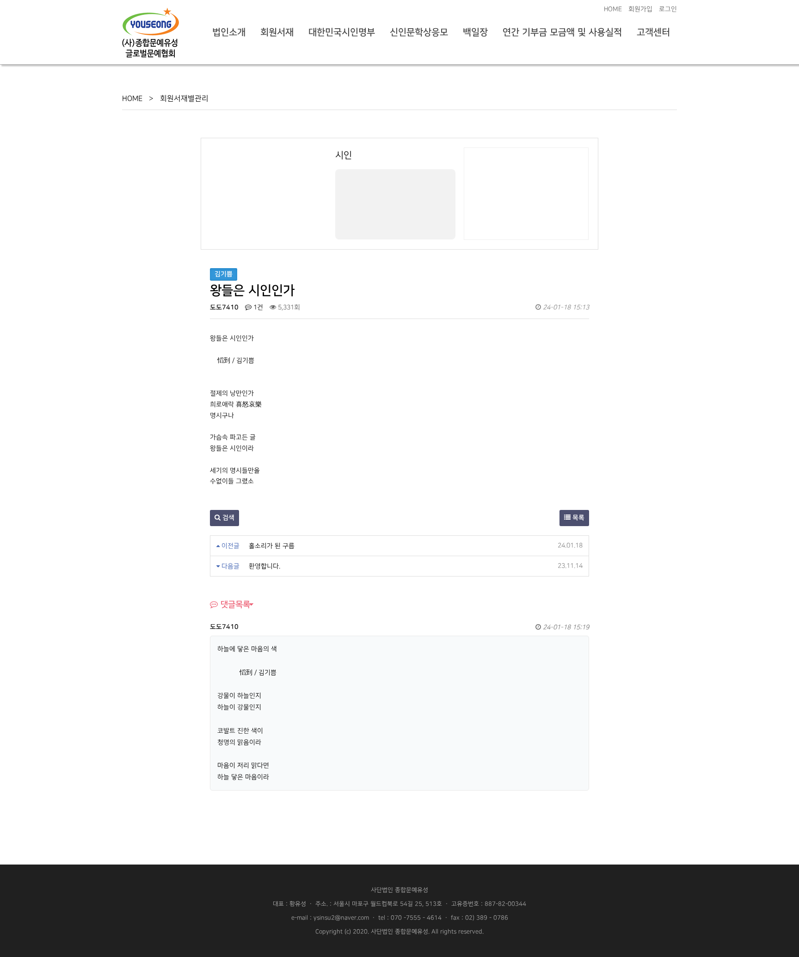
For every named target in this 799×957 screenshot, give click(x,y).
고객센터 (653, 32)
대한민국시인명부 (341, 32)
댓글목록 (234, 604)
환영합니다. (264, 566)
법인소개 (229, 32)
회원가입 (640, 9)
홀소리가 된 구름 (272, 545)
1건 (257, 307)
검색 (227, 517)
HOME (613, 9)
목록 (577, 517)
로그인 (668, 9)
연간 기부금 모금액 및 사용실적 (562, 32)
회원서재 (277, 32)
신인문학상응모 (419, 32)
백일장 (475, 32)
